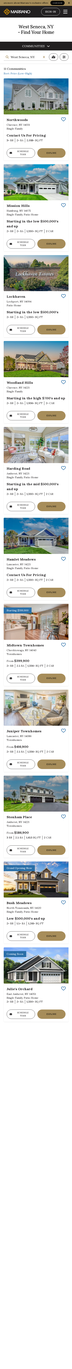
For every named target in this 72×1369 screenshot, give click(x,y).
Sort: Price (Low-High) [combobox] (18, 73)
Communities (33, 46)
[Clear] (43, 56)
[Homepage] (17, 11)
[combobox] (26, 57)
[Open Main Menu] (65, 12)
